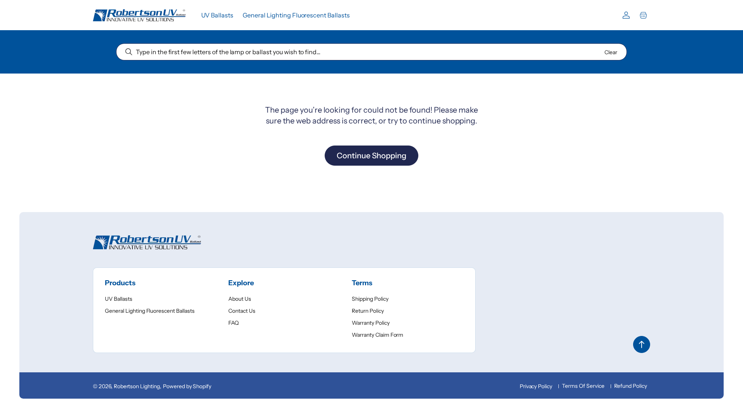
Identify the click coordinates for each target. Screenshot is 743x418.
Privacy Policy (536, 386)
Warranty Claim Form (377, 334)
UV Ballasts (118, 298)
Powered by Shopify (187, 386)
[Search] (129, 51)
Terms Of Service (583, 385)
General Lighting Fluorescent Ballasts (150, 310)
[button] (643, 15)
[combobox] (371, 52)
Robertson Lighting (137, 386)
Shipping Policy (370, 298)
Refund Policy (630, 385)
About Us (239, 298)
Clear (610, 52)
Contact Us (241, 310)
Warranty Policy (371, 322)
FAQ (233, 322)
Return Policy (368, 310)
